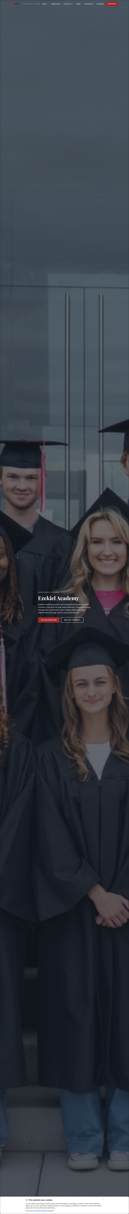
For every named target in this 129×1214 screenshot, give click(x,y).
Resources (89, 4)
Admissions (55, 4)
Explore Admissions (49, 620)
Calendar (100, 4)
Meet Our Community (72, 620)
